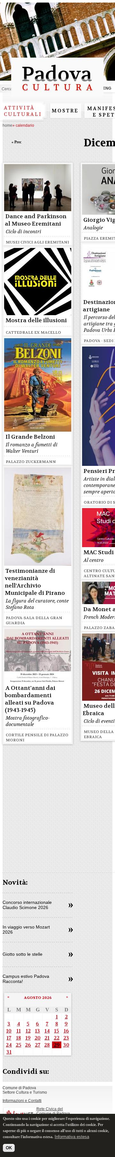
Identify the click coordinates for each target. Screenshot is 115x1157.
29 (57, 1044)
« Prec (16, 142)
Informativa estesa (72, 1136)
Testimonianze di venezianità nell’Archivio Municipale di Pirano (35, 582)
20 (37, 1037)
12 (28, 1030)
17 (8, 1037)
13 (37, 1030)
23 (66, 1037)
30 (66, 1044)
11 (18, 1030)
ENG (107, 88)
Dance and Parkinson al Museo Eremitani (35, 220)
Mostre (65, 111)
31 (9, 1052)
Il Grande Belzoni (30, 437)
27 (37, 1044)
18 (18, 1037)
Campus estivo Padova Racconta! (26, 979)
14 (47, 1030)
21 (47, 1037)
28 (47, 1044)
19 (28, 1037)
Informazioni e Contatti (22, 1100)
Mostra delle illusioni (36, 320)
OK (9, 1147)
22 (56, 1037)
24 (9, 1044)
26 (28, 1044)
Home (7, 125)
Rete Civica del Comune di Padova (53, 1111)
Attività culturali (23, 111)
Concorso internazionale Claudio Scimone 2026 (27, 905)
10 (9, 1030)
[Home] (57, 93)
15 (56, 1030)
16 (66, 1030)
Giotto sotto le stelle (22, 954)
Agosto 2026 (38, 997)
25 (18, 1044)
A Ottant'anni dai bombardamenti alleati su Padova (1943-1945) (30, 699)
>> (71, 905)
